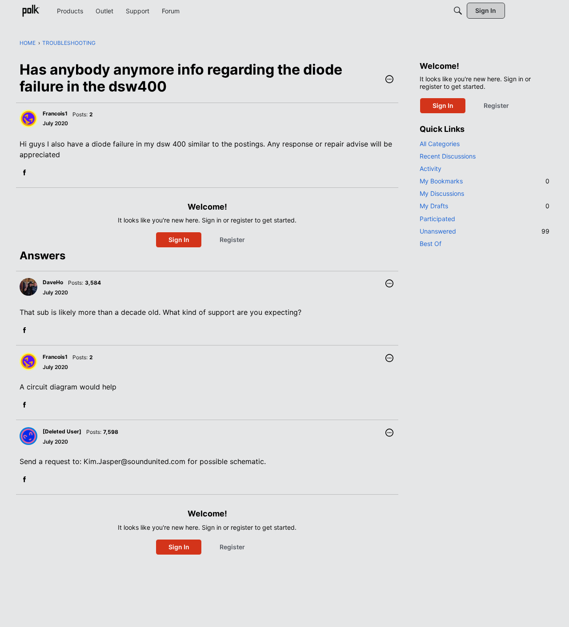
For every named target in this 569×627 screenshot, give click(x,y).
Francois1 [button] (55, 113)
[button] (389, 80)
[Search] (458, 11)
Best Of (430, 243)
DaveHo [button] (53, 282)
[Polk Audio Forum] (30, 11)
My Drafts (484, 206)
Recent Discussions (448, 156)
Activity (430, 168)
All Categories (440, 143)
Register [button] (232, 239)
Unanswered (484, 231)
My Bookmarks (484, 181)
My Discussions (442, 193)
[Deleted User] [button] (62, 431)
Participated (437, 218)
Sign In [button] (178, 239)
